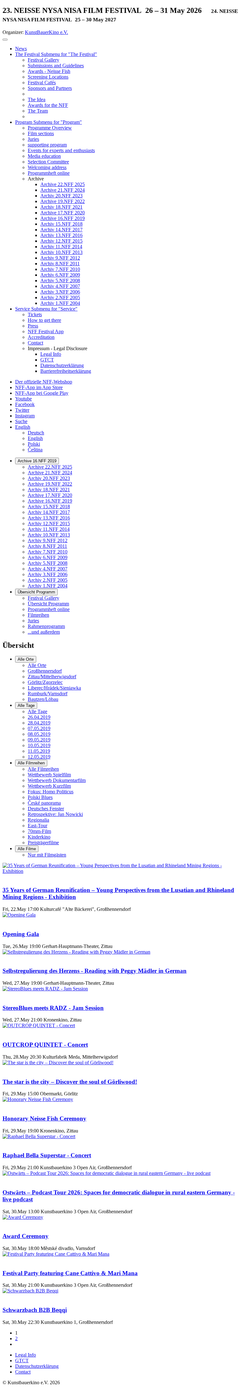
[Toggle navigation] (5, 40)
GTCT (22, 1360)
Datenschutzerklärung (37, 1366)
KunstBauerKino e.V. (46, 32)
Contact (23, 1371)
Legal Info (25, 1355)
